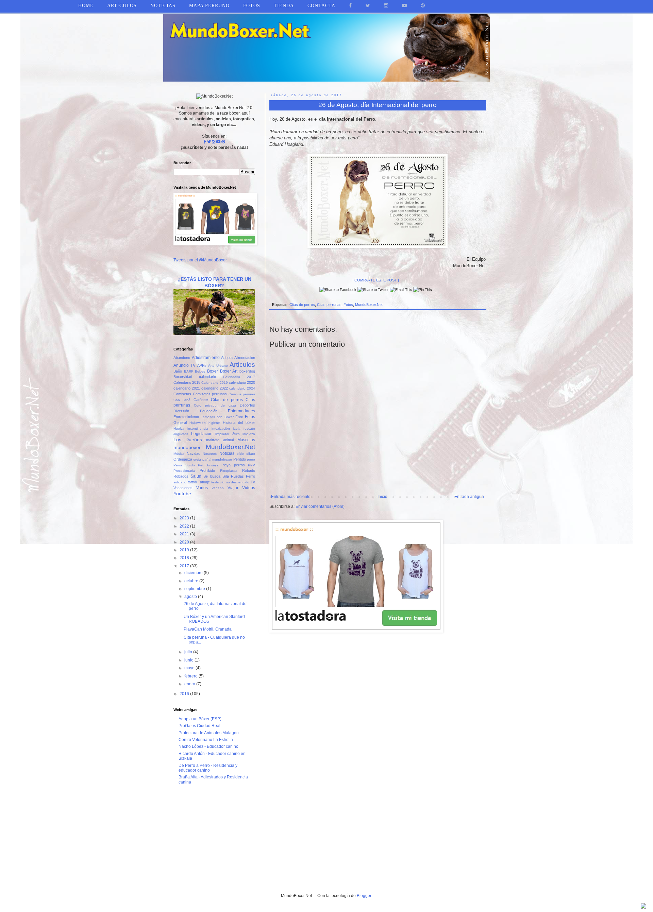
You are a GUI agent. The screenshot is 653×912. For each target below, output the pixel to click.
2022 (185, 526)
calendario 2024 (242, 388)
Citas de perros (302, 305)
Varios (202, 487)
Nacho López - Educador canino (208, 746)
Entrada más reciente (291, 496)
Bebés (200, 371)
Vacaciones (182, 488)
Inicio (382, 496)
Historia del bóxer (239, 422)
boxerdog (247, 371)
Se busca (211, 476)
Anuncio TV (184, 365)
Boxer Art (229, 371)
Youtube (182, 493)
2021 (185, 534)
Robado (248, 470)
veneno (218, 488)
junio (189, 660)
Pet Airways (208, 465)
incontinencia (197, 428)
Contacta (321, 5)
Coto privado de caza (215, 405)
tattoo (192, 482)
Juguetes (180, 434)
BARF (188, 371)
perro (251, 459)
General (180, 422)
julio (188, 652)
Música (178, 453)
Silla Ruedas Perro (238, 476)
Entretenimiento (186, 417)
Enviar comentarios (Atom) (320, 506)
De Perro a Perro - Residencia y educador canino (208, 768)
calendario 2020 (242, 382)
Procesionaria (184, 470)
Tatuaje (204, 482)
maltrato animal (220, 440)
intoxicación (221, 428)
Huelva (178, 428)
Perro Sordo (184, 465)
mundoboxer (187, 447)
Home (86, 5)
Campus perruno (242, 394)
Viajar (233, 487)
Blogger (364, 895)
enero (190, 684)
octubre (191, 581)
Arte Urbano (218, 365)
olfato (250, 453)
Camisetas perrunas (210, 394)
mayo (190, 668)
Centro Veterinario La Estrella (206, 739)
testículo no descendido (230, 482)
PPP (251, 465)
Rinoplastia (228, 470)
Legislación (202, 433)
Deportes (247, 405)
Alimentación (244, 358)
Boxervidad (182, 377)
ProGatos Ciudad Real (199, 725)
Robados (180, 476)
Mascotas (246, 439)
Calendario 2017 (239, 377)
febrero (191, 676)
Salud (195, 476)
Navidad (193, 453)
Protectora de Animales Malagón (209, 732)
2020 (185, 542)
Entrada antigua (469, 496)
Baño (177, 371)
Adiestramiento (206, 357)
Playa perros (233, 465)
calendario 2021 (186, 388)
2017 (185, 566)
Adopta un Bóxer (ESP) (200, 719)
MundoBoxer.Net (369, 305)
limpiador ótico (227, 434)
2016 (185, 693)
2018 (185, 557)
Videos (248, 487)
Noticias (162, 5)
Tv (253, 482)
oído (240, 453)
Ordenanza (182, 459)
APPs (201, 365)
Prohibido (207, 470)
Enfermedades (241, 411)
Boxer (212, 371)
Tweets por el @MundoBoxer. (200, 260)
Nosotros (210, 453)
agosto (191, 596)
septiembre (195, 588)
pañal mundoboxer (217, 459)
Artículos (242, 364)
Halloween (197, 423)
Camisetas (182, 394)
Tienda (284, 5)
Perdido (239, 459)
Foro (239, 417)
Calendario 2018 (186, 382)
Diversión (181, 411)
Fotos (348, 305)
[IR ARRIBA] (643, 906)
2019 (185, 550)
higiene (214, 423)
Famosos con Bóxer (217, 417)
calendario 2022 (214, 388)
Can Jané (181, 400)
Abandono (181, 358)
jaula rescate (244, 428)
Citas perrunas (329, 305)
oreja (197, 459)
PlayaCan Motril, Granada (208, 629)
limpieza (248, 434)
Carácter (201, 400)
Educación (208, 411)
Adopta (227, 358)
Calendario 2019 (214, 382)
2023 (185, 518)
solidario (179, 482)
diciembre (194, 572)
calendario (207, 377)
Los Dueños (187, 439)
